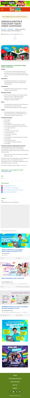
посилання (23, 165)
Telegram (16, 391)
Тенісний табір (6, 171)
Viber (19, 391)
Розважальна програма (23, 286)
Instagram (13, 391)
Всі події (3, 29)
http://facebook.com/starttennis (11, 187)
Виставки (20, 315)
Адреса (15, 38)
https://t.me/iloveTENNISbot (10, 192)
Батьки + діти (6, 315)
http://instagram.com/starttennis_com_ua (13, 190)
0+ (3, 286)
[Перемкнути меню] (2, 9)
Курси (19, 258)
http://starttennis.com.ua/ (9, 185)
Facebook (10, 391)
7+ (3, 258)
